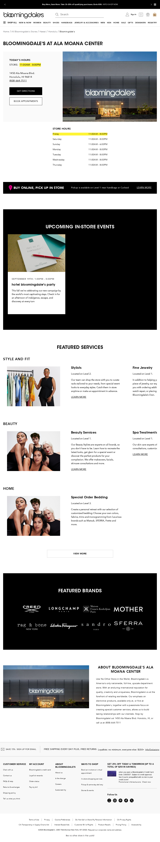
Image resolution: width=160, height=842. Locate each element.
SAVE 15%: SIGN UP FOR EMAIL (21, 749)
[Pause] (155, 4)
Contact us (7, 775)
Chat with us (8, 770)
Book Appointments (26, 101)
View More (80, 553)
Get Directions (26, 91)
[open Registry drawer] (148, 14)
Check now (146, 782)
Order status (34, 781)
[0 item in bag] (154, 14)
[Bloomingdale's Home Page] (23, 15)
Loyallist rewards (36, 775)
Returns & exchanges (11, 787)
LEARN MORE (144, 187)
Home (6, 31)
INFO (105, 4)
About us (59, 772)
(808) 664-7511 (18, 80)
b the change (60, 778)
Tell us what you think (11, 799)
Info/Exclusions (152, 749)
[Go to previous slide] (5, 4)
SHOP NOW (113, 4)
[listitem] (80, 4)
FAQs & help (8, 781)
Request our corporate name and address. (105, 830)
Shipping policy (9, 793)
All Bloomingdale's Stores (24, 31)
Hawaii (43, 31)
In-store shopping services (91, 779)
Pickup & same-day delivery (92, 784)
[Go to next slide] (151, 4)
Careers (58, 784)
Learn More (78, 397)
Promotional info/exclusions (130, 782)
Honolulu (52, 31)
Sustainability (60, 790)
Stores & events (87, 790)
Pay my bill (33, 787)
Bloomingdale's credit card (40, 770)
